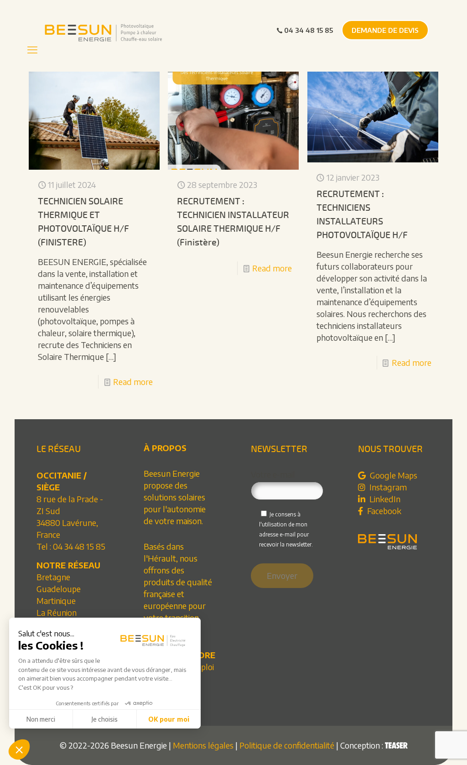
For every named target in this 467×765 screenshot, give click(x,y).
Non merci (40, 719)
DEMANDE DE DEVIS (385, 30)
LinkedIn (384, 499)
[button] (19, 749)
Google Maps (392, 475)
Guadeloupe (58, 588)
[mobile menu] (32, 49)
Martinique (56, 600)
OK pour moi (168, 719)
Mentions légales (203, 745)
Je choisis (105, 719)
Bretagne (53, 577)
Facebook (383, 510)
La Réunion (56, 612)
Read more (133, 381)
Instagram (387, 487)
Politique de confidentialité (286, 745)
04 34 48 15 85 (308, 30)
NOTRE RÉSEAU (68, 565)
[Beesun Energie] (106, 32)
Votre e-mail (273, 474)
